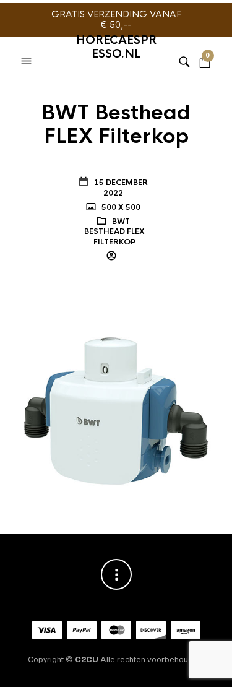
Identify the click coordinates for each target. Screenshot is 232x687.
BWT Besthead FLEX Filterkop (114, 232)
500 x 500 (120, 207)
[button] (27, 46)
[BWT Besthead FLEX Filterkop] (116, 391)
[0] (204, 46)
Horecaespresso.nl (116, 47)
